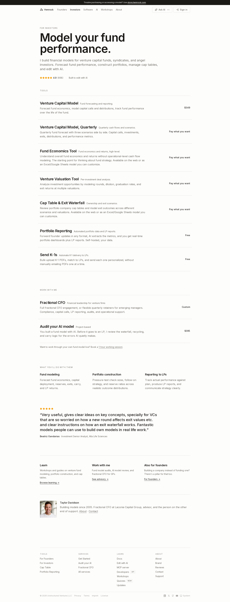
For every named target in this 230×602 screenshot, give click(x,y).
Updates (121, 585)
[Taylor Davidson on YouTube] (177, 596)
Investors (75, 9)
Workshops (107, 9)
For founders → (152, 479)
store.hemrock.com (137, 2)
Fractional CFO (86, 567)
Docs (119, 558)
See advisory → (100, 479)
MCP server (123, 567)
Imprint (95, 596)
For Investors (46, 563)
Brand (158, 563)
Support (159, 576)
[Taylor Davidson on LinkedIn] (165, 596)
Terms (86, 596)
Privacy (77, 596)
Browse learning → (49, 482)
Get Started (84, 558)
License (104, 596)
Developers (123, 572)
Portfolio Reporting (49, 571)
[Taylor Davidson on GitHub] (173, 596)
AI (97, 9)
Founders (62, 9)
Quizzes (121, 581)
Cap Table (45, 567)
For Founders (47, 558)
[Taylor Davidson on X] (169, 596)
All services (84, 571)
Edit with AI (122, 563)
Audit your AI (84, 563)
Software (88, 9)
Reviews (159, 567)
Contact (93, 511)
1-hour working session (111, 347)
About (119, 9)
